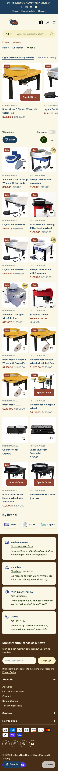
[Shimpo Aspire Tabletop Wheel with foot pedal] (15, 159)
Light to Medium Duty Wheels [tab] (18, 57)
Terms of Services (41, 668)
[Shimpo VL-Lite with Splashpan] (43, 159)
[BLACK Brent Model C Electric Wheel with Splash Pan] (15, 474)
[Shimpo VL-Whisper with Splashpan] (43, 249)
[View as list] (52, 139)
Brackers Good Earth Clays (24, 755)
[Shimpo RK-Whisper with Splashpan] (15, 295)
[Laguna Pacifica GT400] (15, 204)
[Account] (48, 22)
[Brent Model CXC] (15, 385)
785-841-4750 (18, 620)
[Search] (51, 34)
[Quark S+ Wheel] (15, 430)
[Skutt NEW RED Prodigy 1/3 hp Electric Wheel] (43, 204)
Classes (42, 11)
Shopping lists (28, 11)
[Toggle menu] (4, 22)
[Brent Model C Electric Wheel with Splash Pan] (43, 340)
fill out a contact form (22, 546)
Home (5, 42)
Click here (16, 571)
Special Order (30, 97)
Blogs (15, 11)
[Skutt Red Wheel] (43, 295)
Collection (17, 47)
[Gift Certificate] (41, 22)
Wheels (17, 42)
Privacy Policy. (9, 672)
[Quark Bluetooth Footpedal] (43, 430)
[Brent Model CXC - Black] (43, 474)
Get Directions (18, 595)
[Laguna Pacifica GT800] (15, 249)
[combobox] (29, 34)
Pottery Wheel (10, 105)
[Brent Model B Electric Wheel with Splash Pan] (22, 82)
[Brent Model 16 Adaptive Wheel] (43, 385)
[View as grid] (43, 139)
